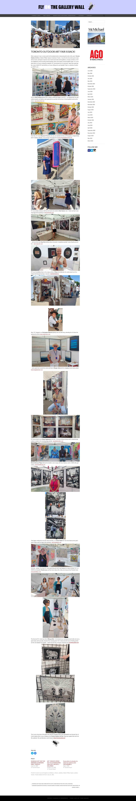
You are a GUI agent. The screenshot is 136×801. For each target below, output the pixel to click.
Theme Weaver (84, 798)
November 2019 (91, 133)
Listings (81, 15)
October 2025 (91, 76)
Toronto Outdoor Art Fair (40, 774)
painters (76, 772)
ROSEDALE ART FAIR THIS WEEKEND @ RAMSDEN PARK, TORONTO (38, 763)
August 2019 (90, 135)
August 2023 (90, 109)
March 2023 (90, 117)
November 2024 (91, 83)
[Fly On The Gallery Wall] (68, 7)
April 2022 (90, 127)
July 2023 (90, 112)
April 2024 (90, 94)
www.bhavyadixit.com (74, 642)
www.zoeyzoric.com (38, 243)
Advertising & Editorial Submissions (64, 15)
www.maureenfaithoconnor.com (65, 137)
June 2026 (90, 70)
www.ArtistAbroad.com (40, 464)
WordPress (64, 798)
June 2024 (90, 91)
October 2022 (91, 120)
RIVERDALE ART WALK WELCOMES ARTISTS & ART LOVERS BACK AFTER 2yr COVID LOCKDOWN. (52, 783)
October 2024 (91, 86)
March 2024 (90, 96)
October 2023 (91, 107)
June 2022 (90, 125)
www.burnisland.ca (54, 274)
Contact (89, 15)
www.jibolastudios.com (58, 441)
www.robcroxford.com (39, 101)
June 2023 (90, 114)
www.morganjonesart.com (37, 369)
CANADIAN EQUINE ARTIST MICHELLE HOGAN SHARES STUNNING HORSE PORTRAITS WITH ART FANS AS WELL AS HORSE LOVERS (56, 786)
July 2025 (90, 78)
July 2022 (90, 122)
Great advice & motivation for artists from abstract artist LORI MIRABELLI (70, 763)
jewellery (61, 772)
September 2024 (91, 89)
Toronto (32, 774)
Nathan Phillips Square (68, 772)
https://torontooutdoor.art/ (59, 738)
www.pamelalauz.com (36, 571)
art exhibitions (50, 772)
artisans (56, 772)
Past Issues (46, 15)
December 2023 (91, 102)
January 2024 (91, 99)
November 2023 (91, 104)
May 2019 (90, 138)
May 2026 (90, 73)
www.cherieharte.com (56, 542)
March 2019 (90, 140)
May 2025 (90, 81)
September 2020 (91, 130)
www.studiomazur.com (45, 334)
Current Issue (36, 15)
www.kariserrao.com (49, 212)
